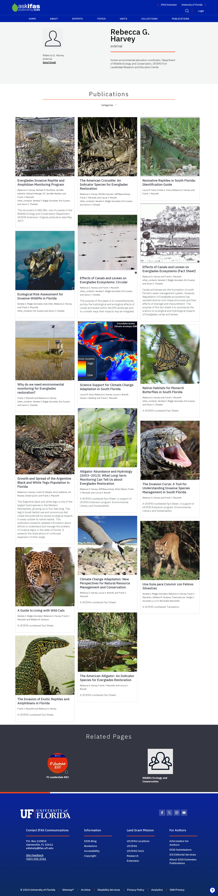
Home (32, 18)
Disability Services (109, 889)
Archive (85, 889)
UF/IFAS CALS (135, 851)
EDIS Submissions (180, 849)
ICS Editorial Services (182, 854)
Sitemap (67, 889)
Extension (133, 860)
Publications (180, 18)
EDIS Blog (90, 841)
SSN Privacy (177, 889)
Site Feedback (35, 855)
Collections (149, 18)
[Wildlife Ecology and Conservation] (160, 761)
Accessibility (92, 851)
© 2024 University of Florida (37, 889)
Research (133, 856)
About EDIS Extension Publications (183, 861)
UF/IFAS (132, 846)
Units (123, 18)
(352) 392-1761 (36, 858)
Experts (77, 18)
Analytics (157, 889)
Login (201, 10)
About (54, 18)
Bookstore (90, 846)
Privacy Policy (135, 889)
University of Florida (192, 4)
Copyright (90, 856)
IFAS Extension (169, 4)
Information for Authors (179, 842)
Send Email (49, 62)
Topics (101, 18)
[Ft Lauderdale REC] (58, 763)
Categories (107, 105)
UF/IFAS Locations (138, 841)
